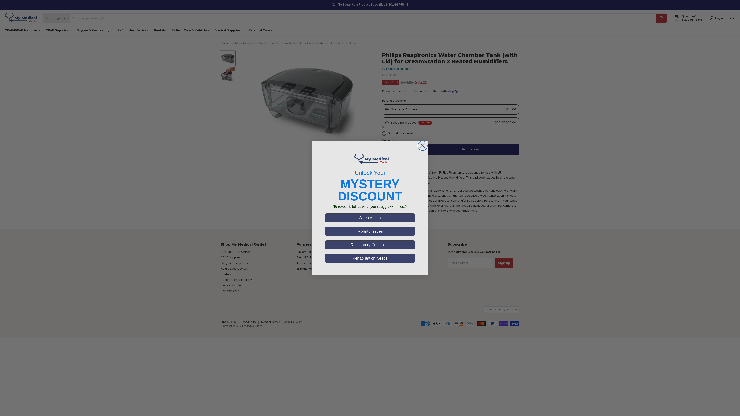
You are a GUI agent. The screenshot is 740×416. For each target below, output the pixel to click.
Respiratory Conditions (370, 245)
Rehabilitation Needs (370, 258)
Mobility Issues (370, 231)
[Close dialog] (422, 146)
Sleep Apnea (370, 218)
